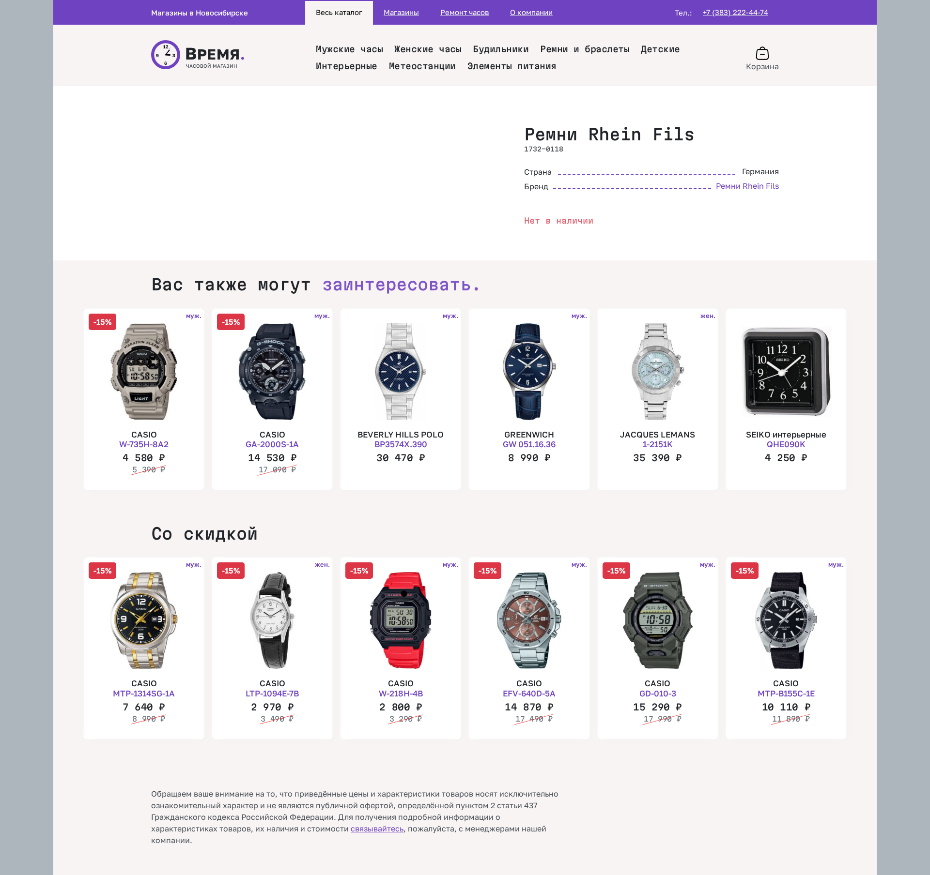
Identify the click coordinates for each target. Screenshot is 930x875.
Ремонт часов (464, 12)
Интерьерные (346, 66)
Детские (660, 49)
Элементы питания (512, 66)
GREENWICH (529, 439)
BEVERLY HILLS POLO (400, 439)
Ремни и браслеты (584, 49)
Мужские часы (349, 49)
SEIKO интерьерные (786, 439)
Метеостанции (422, 66)
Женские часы (427, 49)
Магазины (401, 12)
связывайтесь (377, 828)
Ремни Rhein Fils (609, 134)
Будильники (500, 49)
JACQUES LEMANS (657, 439)
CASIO (144, 439)
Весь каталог (339, 12)
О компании (531, 12)
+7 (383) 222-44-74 (735, 12)
